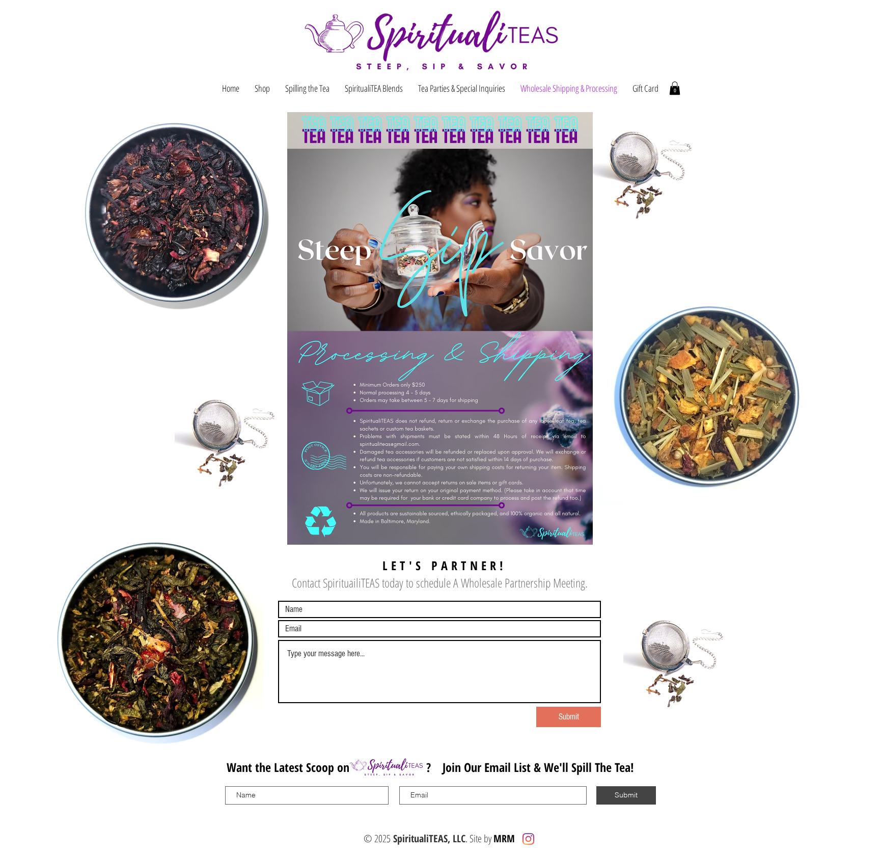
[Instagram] (528, 839)
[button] (674, 88)
